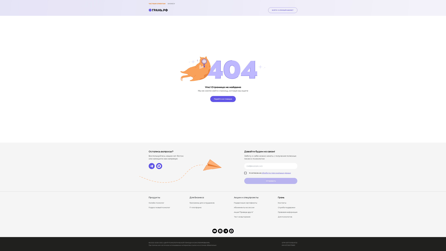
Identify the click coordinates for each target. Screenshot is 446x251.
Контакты (282, 203)
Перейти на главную (223, 99)
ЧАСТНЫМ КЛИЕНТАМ (157, 3)
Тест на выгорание (242, 217)
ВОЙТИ (283, 10)
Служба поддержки (286, 207)
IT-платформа (195, 207)
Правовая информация (287, 212)
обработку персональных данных (276, 173)
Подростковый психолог (159, 207)
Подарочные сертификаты (245, 203)
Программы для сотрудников (202, 203)
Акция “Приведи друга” (243, 212)
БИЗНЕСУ (171, 3)
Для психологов (285, 217)
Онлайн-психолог (156, 203)
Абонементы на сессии (244, 207)
